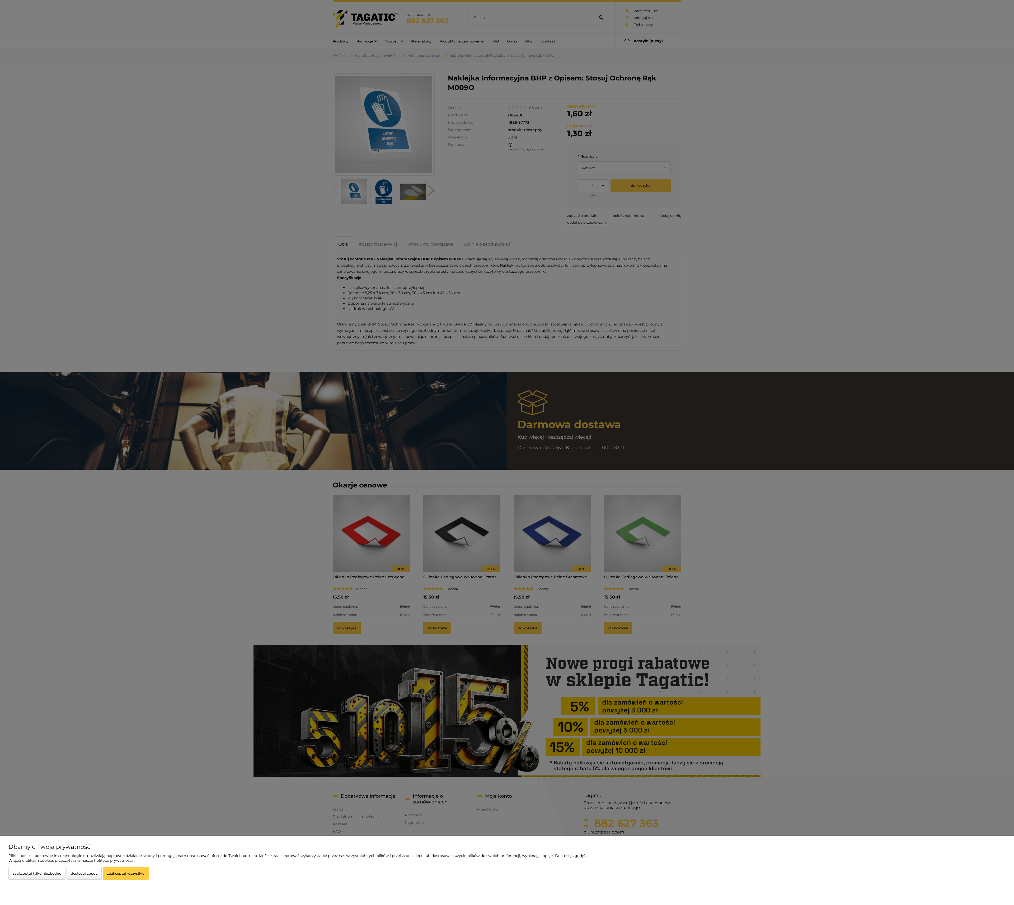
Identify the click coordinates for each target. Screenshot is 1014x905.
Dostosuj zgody (84, 873)
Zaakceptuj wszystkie (125, 873)
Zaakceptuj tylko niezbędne (37, 873)
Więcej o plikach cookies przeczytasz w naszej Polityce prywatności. (71, 860)
